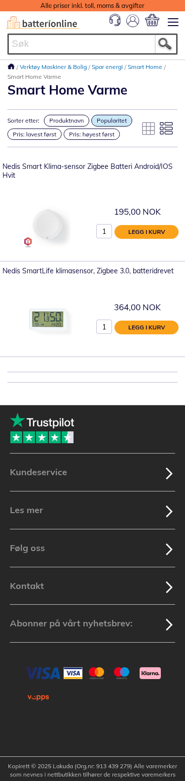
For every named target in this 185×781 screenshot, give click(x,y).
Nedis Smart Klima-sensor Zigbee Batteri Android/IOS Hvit (87, 171)
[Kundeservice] (115, 23)
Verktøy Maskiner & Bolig (54, 66)
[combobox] (92, 44)
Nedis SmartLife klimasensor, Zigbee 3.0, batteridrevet (88, 270)
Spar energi (108, 66)
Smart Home (146, 66)
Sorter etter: (23, 120)
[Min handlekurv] (152, 20)
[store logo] (42, 22)
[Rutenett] (148, 128)
